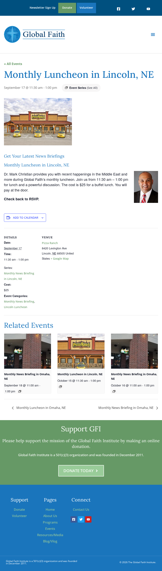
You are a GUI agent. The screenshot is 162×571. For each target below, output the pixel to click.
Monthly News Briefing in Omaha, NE (126, 408)
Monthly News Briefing (19, 301)
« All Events (13, 64)
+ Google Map (60, 258)
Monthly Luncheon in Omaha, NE (41, 408)
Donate (67, 7)
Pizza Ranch (50, 243)
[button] (153, 34)
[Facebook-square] (118, 9)
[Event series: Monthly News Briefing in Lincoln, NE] (60, 386)
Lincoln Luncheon (15, 307)
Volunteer (86, 7)
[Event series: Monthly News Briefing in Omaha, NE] (19, 391)
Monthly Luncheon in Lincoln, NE (80, 374)
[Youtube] (148, 9)
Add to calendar (25, 217)
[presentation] (27, 351)
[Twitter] (133, 9)
